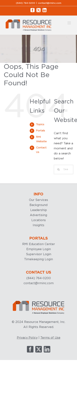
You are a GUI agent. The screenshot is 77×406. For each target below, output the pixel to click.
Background (38, 205)
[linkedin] (47, 349)
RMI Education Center (38, 244)
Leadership (38, 210)
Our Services (38, 200)
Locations (38, 220)
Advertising (38, 215)
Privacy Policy (27, 337)
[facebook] (30, 349)
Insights (38, 225)
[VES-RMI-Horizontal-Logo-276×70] (38, 302)
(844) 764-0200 (38, 278)
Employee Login (38, 249)
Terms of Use (50, 337)
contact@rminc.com (49, 3)
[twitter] (38, 349)
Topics (40, 124)
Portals (40, 130)
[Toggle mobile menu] (69, 23)
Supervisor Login (38, 254)
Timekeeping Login (38, 259)
